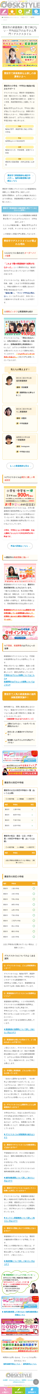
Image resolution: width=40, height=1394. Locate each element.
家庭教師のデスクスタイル (11, 17)
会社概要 (5, 1380)
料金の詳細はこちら (19, 546)
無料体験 (18, 1392)
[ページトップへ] (36, 1382)
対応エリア (24, 17)
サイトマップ (31, 1380)
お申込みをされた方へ (19, 1382)
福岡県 (32, 17)
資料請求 (31, 1392)
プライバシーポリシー (14, 1380)
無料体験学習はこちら (11, 1364)
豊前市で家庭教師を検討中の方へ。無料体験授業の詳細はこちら (19, 178)
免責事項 (24, 1380)
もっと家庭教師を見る (19, 466)
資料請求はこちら (30, 1364)
